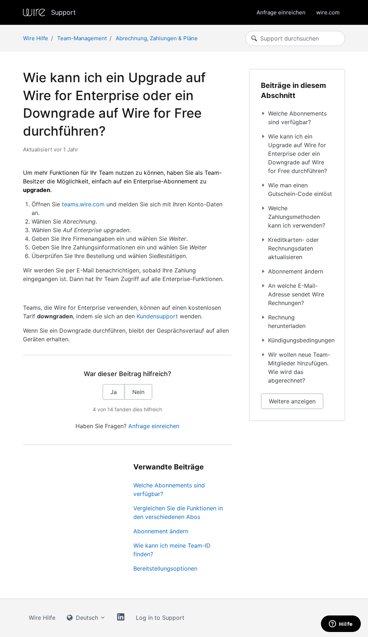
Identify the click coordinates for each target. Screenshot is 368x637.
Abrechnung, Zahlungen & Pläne (157, 38)
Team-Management (82, 38)
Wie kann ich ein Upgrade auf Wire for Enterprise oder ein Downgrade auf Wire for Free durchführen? (297, 153)
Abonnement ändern (160, 531)
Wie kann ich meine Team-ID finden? (172, 550)
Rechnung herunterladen (286, 321)
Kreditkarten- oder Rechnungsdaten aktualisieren (293, 248)
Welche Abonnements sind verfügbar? (169, 489)
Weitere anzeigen (292, 401)
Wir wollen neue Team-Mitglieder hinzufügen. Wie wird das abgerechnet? (299, 367)
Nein (138, 391)
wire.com (328, 12)
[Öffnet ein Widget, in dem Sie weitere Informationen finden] (341, 624)
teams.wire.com (83, 204)
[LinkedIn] (120, 618)
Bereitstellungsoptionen (165, 568)
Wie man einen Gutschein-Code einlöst (300, 189)
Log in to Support (160, 617)
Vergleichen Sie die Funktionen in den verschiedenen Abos (178, 512)
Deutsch (87, 617)
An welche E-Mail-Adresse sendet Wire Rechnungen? (296, 294)
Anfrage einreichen (281, 12)
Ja (113, 391)
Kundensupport (157, 316)
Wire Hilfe (35, 38)
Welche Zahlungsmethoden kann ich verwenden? (296, 217)
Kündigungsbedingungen (300, 340)
